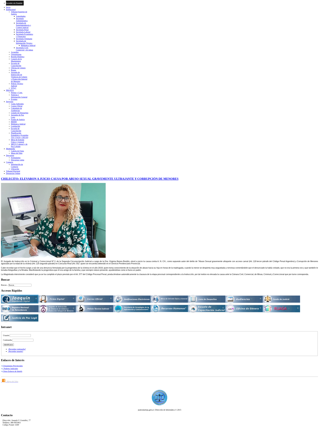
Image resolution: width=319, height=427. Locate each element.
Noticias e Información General (19, 96)
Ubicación (15, 169)
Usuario (6, 335)
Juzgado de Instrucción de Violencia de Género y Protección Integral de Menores (19, 76)
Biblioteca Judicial (28, 45)
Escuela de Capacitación (16, 64)
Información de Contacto (17, 165)
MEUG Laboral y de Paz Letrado (19, 145)
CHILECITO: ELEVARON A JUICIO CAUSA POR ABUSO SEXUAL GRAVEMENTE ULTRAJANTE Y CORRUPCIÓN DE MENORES (89, 178)
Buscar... (4, 285)
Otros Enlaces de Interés (12, 371)
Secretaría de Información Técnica (24, 42)
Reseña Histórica (17, 57)
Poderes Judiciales (10, 369)
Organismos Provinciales (13, 366)
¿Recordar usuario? (15, 351)
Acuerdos (15, 52)
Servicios (9, 102)
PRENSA (10, 90)
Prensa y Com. (17, 93)
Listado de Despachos (19, 113)
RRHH (14, 122)
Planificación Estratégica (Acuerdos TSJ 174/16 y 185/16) (19, 135)
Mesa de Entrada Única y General (17, 141)
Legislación (15, 126)
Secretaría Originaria (24, 39)
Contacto (9, 162)
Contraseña (7, 340)
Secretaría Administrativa (22, 19)
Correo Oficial (16, 106)
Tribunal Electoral (13, 171)
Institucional (11, 9)
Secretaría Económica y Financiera (24, 35)
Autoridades (21, 16)
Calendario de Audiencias (16, 109)
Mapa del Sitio (16, 153)
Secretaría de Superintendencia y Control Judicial (23, 25)
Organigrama (16, 54)
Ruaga (13, 70)
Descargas (10, 155)
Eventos (14, 99)
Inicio (8, 7)
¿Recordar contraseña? (17, 349)
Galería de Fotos (17, 151)
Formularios (15, 158)
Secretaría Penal (22, 30)
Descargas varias (17, 160)
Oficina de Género (18, 68)
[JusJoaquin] (19, 303)
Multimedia (10, 149)
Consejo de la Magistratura (16, 60)
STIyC (13, 88)
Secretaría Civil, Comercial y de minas (24, 49)
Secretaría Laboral (23, 32)
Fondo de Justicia (18, 119)
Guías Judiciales (17, 104)
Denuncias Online (13, 173)
